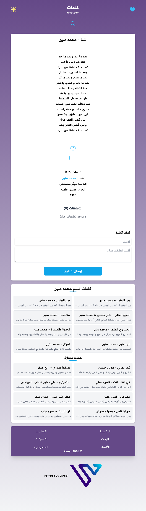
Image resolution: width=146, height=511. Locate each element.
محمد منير (69, 178)
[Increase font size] (70, 158)
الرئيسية (105, 431)
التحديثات (41, 439)
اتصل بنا (41, 431)
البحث (105, 439)
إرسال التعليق (73, 271)
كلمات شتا (73, 172)
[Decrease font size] (76, 158)
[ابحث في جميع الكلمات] (73, 24)
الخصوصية (41, 447)
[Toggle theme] (13, 9)
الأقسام (105, 447)
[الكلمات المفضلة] (132, 9)
